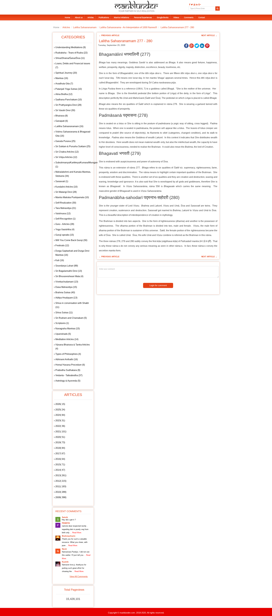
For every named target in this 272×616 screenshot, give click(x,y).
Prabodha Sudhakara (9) (67, 370)
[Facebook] (189, 4)
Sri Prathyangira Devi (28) (68, 105)
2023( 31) (60, 420)
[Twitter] (191, 4)
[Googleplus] (199, 4)
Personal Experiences (143, 17)
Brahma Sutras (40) (65, 292)
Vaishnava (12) (63, 213)
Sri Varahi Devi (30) (65, 110)
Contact (201, 17)
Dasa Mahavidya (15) (66, 287)
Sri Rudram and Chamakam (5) (71, 318)
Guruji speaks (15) (64, 235)
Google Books (162, 17)
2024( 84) (60, 415)
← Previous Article (109, 35)
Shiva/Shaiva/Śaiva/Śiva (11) (70, 58)
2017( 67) (60, 453)
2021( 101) (60, 431)
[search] (217, 8)
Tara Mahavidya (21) (65, 208)
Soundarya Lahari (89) (66, 265)
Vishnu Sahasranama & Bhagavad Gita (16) (72, 133)
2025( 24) (60, 409)
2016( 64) (60, 459)
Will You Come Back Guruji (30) (71, 240)
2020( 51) (60, 437)
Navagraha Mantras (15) (67, 328)
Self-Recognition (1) (65, 219)
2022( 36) (60, 426)
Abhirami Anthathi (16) (66, 359)
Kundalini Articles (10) (66, 187)
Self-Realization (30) (65, 203)
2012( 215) (60, 481)
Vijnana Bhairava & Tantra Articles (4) (72, 346)
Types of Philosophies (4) (68, 354)
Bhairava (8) (61, 115)
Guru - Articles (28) (64, 224)
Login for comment (158, 285)
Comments (188, 17)
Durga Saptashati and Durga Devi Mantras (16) (72, 253)
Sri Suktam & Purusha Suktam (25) (72, 146)
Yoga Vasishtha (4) (64, 229)
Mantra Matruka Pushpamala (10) (72, 197)
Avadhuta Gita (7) (64, 83)
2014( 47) (60, 470)
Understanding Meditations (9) (70, 47)
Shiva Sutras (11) (64, 312)
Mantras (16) (61, 78)
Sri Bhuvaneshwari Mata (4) (69, 276)
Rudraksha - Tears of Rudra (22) (71, 53)
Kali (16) (59, 260)
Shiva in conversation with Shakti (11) (72, 305)
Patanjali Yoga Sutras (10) (68, 89)
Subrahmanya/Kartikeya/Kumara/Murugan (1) (73, 164)
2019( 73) (60, 442)
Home (67, 17)
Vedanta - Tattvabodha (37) (68, 375)
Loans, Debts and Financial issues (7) (72, 65)
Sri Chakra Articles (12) (67, 152)
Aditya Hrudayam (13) (66, 297)
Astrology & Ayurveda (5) (67, 381)
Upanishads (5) (63, 334)
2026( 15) (60, 404)
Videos (176, 17)
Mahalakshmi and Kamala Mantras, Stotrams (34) (73, 174)
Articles (91, 17)
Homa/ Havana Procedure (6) (70, 365)
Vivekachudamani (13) (66, 281)
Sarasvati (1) (61, 181)
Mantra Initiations (121, 17)
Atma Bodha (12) (63, 94)
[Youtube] (194, 4)
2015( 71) (60, 464)
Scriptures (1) (62, 323)
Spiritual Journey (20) (66, 73)
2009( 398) (60, 497)
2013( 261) (60, 475)
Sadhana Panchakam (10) (68, 99)
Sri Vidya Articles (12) (66, 157)
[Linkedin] (196, 4)
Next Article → (209, 35)
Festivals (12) (62, 245)
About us (79, 17)
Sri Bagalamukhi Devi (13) (68, 271)
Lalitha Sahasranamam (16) (69, 126)
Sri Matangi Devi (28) (66, 192)
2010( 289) (60, 492)
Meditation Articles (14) (66, 339)
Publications (104, 17)
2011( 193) (60, 486)
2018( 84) (60, 448)
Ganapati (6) (61, 121)
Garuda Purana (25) (65, 141)
